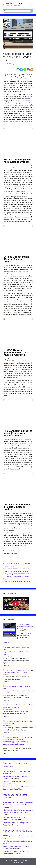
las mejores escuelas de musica (18, 574)
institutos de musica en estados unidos (15, 571)
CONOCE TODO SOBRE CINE (20, 831)
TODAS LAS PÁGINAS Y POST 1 (15, 564)
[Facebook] (18, 69)
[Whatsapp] (24, 69)
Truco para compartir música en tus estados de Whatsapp (25, 627)
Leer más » (6, 643)
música (28, 98)
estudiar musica (24, 569)
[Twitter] (21, 69)
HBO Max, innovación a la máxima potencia (18, 836)
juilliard (5, 574)
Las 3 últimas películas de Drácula (15, 841)
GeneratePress (18, 862)
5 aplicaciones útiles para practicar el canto (18, 691)
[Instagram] (28, 69)
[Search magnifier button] (31, 11)
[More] (31, 69)
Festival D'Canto (14, 3)
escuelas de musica (11, 569)
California (6, 367)
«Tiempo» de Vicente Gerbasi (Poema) (16, 771)
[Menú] (31, 4)
